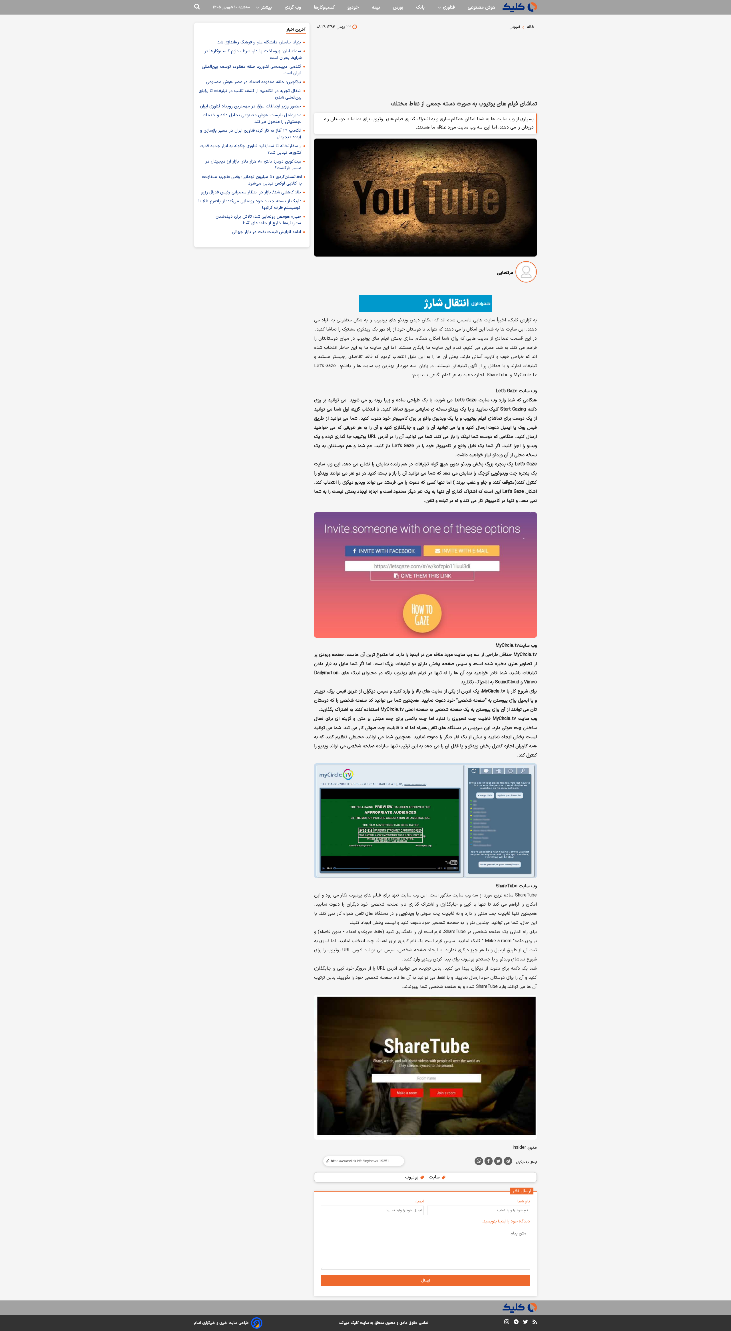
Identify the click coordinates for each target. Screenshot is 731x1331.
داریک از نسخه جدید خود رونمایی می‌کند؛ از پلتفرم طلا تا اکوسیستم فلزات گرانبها (250, 204)
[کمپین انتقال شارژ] (425, 303)
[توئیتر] (498, 1162)
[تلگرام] (508, 1162)
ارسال (425, 1281)
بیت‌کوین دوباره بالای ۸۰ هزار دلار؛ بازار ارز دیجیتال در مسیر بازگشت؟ (253, 164)
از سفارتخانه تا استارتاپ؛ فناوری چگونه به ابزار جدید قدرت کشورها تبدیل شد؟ (251, 149)
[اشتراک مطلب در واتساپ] (479, 1161)
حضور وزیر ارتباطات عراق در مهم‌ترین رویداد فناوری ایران (250, 106)
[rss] (535, 1322)
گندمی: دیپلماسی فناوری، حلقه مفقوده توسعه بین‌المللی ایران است (251, 70)
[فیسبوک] (488, 1162)
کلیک (355, 1323)
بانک (420, 7)
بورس (398, 7)
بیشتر (266, 7)
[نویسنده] (526, 273)
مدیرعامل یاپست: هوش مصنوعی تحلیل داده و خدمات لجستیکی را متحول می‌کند (252, 118)
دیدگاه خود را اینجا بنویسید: (506, 1221)
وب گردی (293, 7)
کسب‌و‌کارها (324, 7)
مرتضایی (505, 272)
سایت (435, 1177)
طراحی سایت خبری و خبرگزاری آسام (221, 1323)
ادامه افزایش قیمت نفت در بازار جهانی (266, 232)
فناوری (448, 7)
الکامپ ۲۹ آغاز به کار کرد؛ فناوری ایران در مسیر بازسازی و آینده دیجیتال (250, 134)
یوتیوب (412, 1177)
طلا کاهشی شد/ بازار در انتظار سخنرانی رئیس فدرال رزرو (251, 192)
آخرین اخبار (296, 30)
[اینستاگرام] (506, 1322)
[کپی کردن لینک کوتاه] (361, 1161)
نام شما (523, 1201)
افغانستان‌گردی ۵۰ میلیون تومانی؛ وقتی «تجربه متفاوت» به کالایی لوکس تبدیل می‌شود (252, 180)
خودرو (353, 7)
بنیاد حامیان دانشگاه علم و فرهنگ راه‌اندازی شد (259, 42)
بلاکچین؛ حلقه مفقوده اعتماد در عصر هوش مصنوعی (253, 82)
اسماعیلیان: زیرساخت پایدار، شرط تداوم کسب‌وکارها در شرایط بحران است (253, 54)
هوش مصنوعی (481, 7)
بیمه (376, 7)
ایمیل (419, 1201)
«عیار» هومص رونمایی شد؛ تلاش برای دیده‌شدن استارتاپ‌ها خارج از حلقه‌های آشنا (259, 220)
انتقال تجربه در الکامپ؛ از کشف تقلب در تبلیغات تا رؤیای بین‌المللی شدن (250, 94)
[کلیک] (520, 7)
